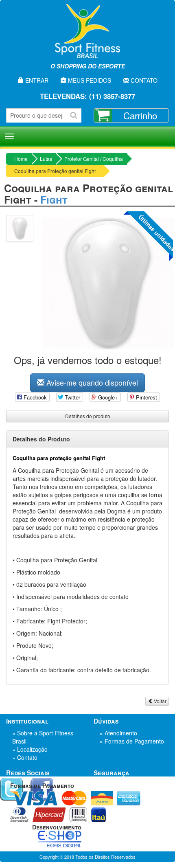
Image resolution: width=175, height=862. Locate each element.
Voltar (159, 700)
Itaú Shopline (98, 814)
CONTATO (143, 80)
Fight (54, 199)
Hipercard (49, 814)
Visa (33, 798)
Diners (19, 814)
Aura (102, 798)
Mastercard (74, 798)
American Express (128, 798)
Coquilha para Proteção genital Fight (55, 170)
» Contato (24, 757)
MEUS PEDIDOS (88, 80)
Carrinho (140, 115)
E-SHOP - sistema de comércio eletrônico (59, 839)
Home (21, 158)
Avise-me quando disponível (91, 382)
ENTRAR (36, 80)
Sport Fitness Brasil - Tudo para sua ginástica (87, 36)
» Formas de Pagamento (132, 741)
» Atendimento (118, 733)
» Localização (30, 749)
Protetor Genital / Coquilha (93, 158)
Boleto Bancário (78, 814)
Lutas (46, 158)
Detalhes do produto (87, 415)
